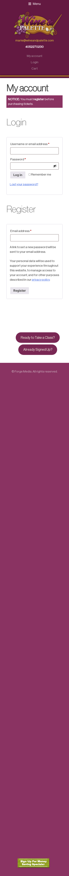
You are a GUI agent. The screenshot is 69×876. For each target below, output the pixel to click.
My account (34, 55)
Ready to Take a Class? (38, 337)
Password (24, 159)
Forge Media (23, 371)
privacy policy (41, 279)
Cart (34, 68)
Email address (27, 230)
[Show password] (55, 166)
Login (34, 62)
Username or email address (34, 144)
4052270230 (34, 46)
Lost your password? (24, 184)
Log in (17, 175)
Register (19, 290)
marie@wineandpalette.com (34, 40)
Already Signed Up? (37, 349)
